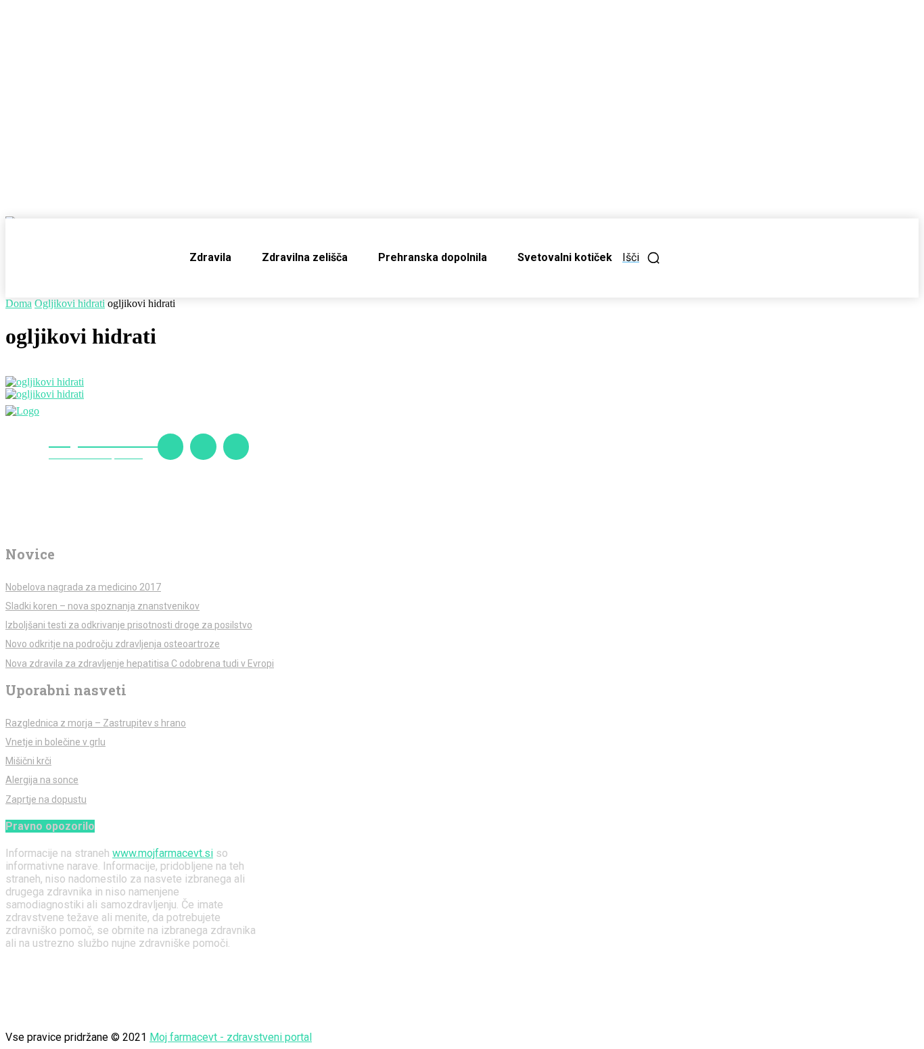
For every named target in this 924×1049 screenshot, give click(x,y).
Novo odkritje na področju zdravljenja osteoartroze (112, 643)
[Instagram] (203, 446)
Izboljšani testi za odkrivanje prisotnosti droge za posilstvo (128, 625)
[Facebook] (170, 446)
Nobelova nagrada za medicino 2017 (83, 587)
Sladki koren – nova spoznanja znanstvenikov (102, 606)
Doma (18, 303)
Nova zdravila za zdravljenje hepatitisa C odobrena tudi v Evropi (139, 663)
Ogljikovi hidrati (69, 303)
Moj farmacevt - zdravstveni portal (230, 1037)
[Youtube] (236, 446)
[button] (641, 258)
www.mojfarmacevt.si (162, 853)
